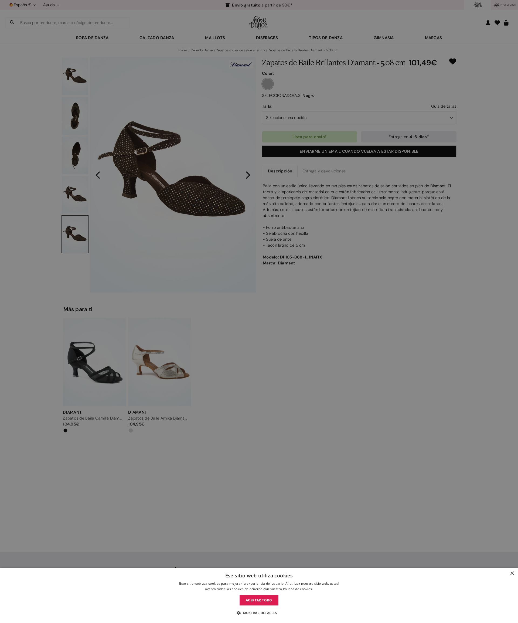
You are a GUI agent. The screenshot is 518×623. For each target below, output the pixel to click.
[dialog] (259, 595)
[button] (259, 613)
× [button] (512, 573)
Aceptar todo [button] (259, 600)
